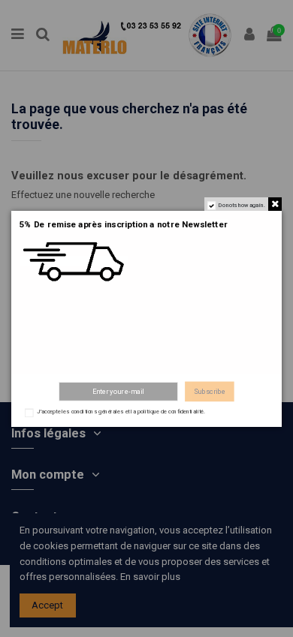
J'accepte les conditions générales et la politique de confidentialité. (121, 411)
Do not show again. (242, 205)
